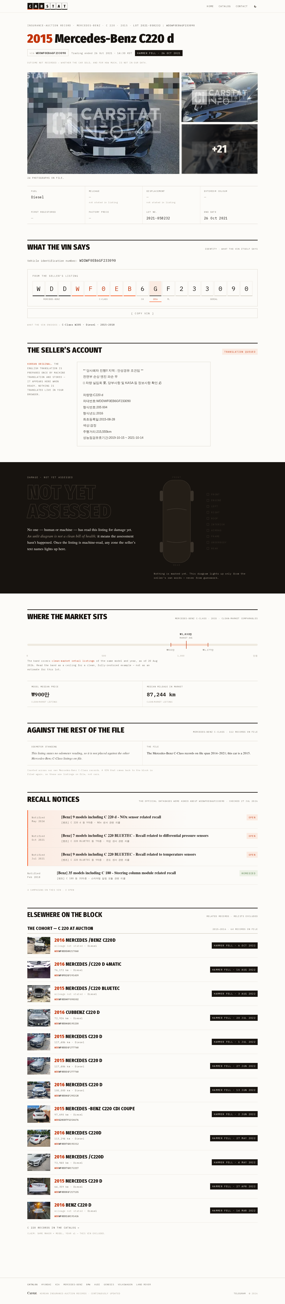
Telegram (240, 1293)
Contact (242, 6)
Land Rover (143, 1284)
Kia (57, 1284)
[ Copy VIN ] (142, 313)
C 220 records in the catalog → (53, 1227)
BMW (88, 1284)
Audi (97, 1284)
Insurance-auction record (49, 25)
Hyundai (46, 1284)
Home (210, 6)
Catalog (225, 6)
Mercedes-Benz (89, 25)
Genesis (109, 1284)
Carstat (32, 1293)
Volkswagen (125, 1284)
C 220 (110, 25)
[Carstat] (47, 6)
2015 (124, 25)
